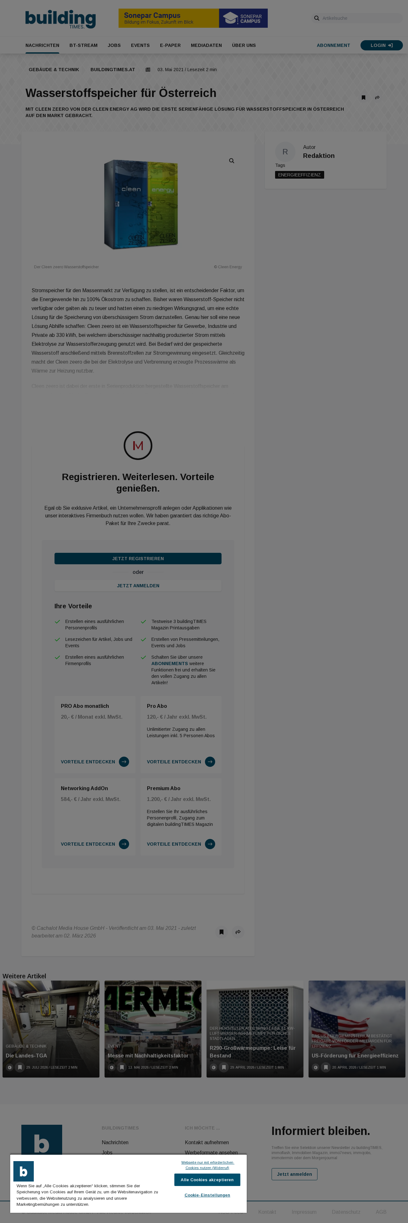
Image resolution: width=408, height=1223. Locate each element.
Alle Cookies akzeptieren (207, 1179)
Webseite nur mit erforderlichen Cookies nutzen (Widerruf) (208, 1165)
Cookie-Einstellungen (207, 1195)
